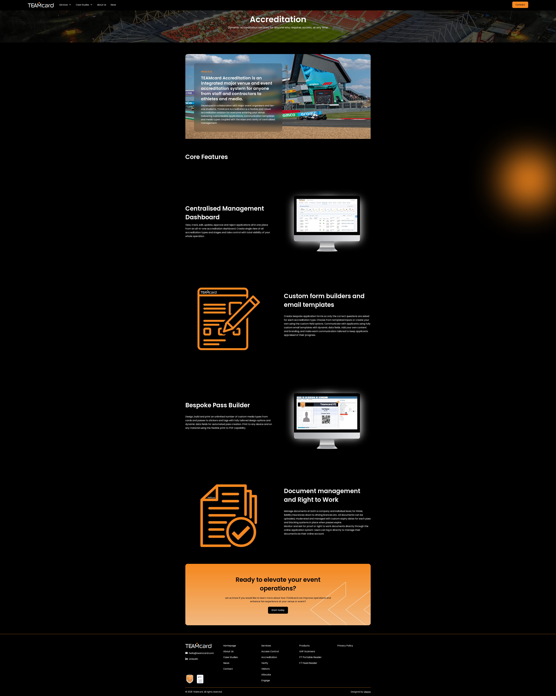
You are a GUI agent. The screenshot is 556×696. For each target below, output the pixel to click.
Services (266, 645)
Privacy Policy (345, 645)
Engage (265, 680)
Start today (278, 610)
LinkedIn (193, 659)
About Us (101, 4)
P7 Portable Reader (310, 657)
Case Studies (230, 657)
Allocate (266, 674)
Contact (520, 4)
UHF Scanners (307, 651)
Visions (367, 691)
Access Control (270, 651)
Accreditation (269, 657)
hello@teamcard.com (201, 653)
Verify (264, 663)
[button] (65, 5)
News (113, 4)
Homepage (229, 645)
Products (304, 645)
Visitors (265, 668)
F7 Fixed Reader (308, 663)
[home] (41, 4)
